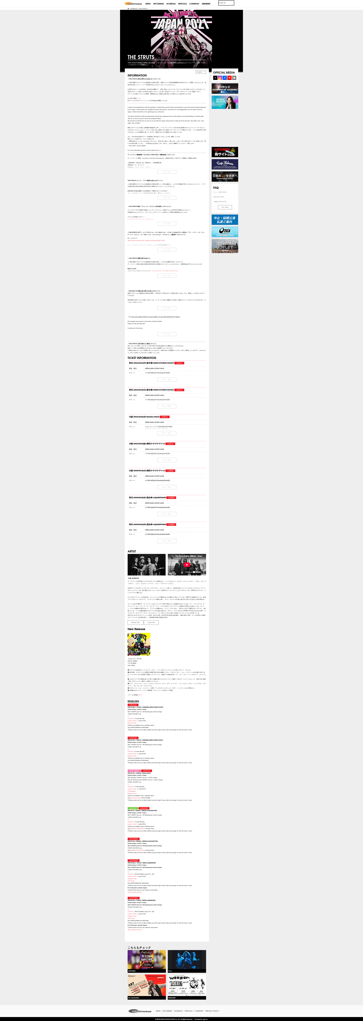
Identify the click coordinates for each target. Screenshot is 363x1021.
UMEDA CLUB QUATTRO (138, 828)
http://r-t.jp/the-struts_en (135, 892)
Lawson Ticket (132, 720)
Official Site (135, 622)
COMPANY (194, 3)
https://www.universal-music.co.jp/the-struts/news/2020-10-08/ (146, 240)
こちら (139, 98)
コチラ (140, 695)
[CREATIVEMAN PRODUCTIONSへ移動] (128, 8)
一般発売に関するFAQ (219, 201)
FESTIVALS (182, 3)
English (200, 72)
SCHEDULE (171, 3)
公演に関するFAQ (218, 197)
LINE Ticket (131, 881)
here (159, 150)
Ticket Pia (130, 718)
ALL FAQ (225, 207)
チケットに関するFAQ (219, 192)
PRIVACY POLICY (212, 1011)
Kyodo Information (135, 798)
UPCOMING (158, 3)
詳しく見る (167, 172)
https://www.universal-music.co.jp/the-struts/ (141, 219)
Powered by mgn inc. (201, 1019)
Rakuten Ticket (132, 723)
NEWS (147, 3)
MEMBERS (206, 3)
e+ (128, 716)
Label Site (151, 622)
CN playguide (132, 791)
